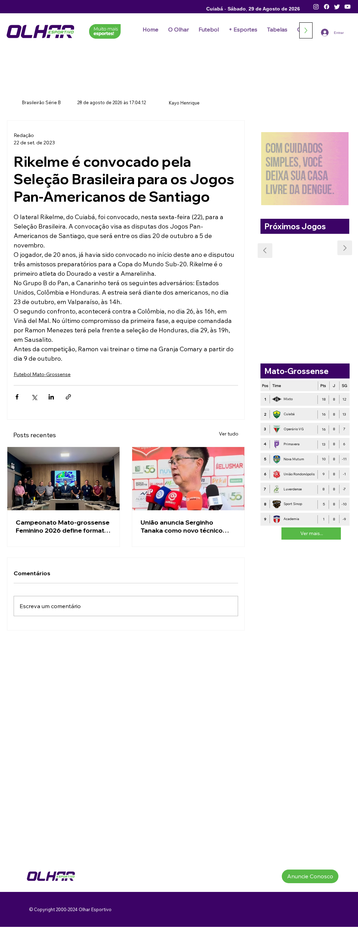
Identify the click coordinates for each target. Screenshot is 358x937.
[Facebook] (326, 6)
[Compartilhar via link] (68, 397)
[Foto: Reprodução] (188, 478)
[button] (208, 29)
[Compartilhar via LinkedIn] (51, 397)
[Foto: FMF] (63, 478)
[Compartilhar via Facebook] (17, 397)
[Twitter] (337, 6)
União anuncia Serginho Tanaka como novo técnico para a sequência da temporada (182, 526)
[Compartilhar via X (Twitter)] (34, 397)
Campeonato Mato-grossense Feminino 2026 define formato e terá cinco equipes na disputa (62, 526)
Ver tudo (228, 434)
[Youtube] (347, 6)
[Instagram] (316, 6)
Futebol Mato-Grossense (42, 374)
